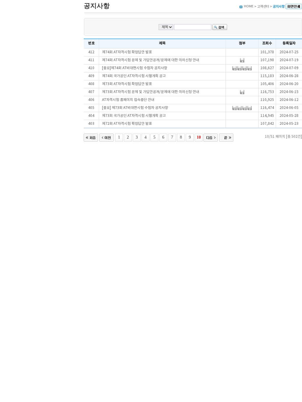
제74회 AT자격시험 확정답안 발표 (127, 52)
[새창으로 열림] (293, 7)
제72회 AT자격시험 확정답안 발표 (127, 124)
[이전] (106, 137)
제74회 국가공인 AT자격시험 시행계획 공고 (134, 76)
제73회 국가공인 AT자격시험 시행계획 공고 (134, 116)
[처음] (91, 137)
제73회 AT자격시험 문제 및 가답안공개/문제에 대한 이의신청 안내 (150, 92)
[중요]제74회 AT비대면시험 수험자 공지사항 (134, 68)
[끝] (226, 137)
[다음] (210, 137)
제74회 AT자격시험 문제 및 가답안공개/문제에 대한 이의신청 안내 (150, 60)
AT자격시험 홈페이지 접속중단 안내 (128, 100)
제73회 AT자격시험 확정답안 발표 (127, 84)
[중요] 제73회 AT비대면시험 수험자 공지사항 (135, 108)
